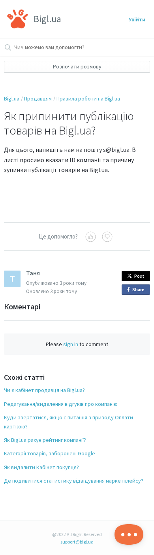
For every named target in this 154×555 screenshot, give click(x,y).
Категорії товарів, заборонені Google (49, 453)
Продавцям (38, 98)
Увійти (137, 19)
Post (139, 276)
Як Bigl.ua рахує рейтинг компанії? (45, 439)
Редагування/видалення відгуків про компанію (61, 403)
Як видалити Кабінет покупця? (41, 467)
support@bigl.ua (77, 542)
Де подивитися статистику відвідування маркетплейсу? (73, 480)
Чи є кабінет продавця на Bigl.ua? (44, 390)
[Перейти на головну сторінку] (18, 19)
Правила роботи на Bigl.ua (88, 98)
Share (139, 290)
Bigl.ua (11, 98)
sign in (70, 344)
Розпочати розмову (77, 66)
